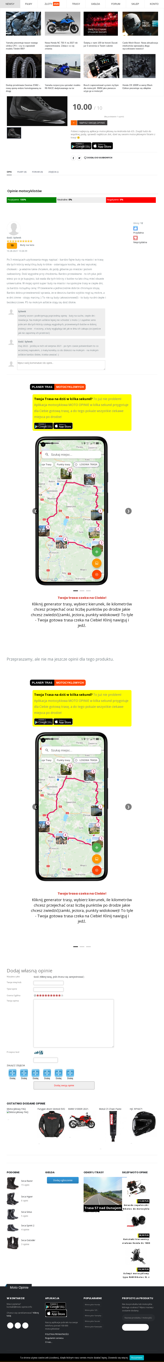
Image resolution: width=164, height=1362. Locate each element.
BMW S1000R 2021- (78, 1108)
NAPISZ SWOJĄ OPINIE (92, 122)
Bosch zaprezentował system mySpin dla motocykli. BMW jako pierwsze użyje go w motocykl (101, 88)
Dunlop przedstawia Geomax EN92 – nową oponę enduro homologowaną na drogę (23, 88)
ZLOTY (52, 4)
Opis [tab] (9, 171)
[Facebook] (73, 158)
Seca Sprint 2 (27, 1225)
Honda (48, 40)
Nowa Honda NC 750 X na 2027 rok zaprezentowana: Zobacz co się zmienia (61, 46)
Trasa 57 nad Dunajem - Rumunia (103, 1210)
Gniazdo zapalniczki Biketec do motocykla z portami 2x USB (136, 1209)
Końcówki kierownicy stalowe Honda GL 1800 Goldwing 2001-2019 (136, 1243)
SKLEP (135, 4)
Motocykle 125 (91, 1310)
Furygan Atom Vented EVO (51, 1108)
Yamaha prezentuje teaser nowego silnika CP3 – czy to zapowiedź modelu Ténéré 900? (22, 46)
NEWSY (10, 4)
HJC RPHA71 (136, 1108)
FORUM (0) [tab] (37, 171)
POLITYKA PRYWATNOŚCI (57, 1334)
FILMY (28, 4)
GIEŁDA (95, 4)
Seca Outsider (28, 1240)
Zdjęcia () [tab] (53, 171)
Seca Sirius (26, 1212)
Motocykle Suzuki (92, 1321)
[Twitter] (79, 158)
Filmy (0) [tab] (21, 171)
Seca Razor (27, 1180)
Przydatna (138, 232)
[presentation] (11, 102)
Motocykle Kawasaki (93, 1326)
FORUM (115, 4)
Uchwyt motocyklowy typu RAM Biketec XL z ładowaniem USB (136, 1277)
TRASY (76, 4)
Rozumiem (136, 1357)
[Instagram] (25, 1325)
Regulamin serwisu (54, 1338)
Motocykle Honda (92, 1304)
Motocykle (88, 82)
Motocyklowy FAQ (16, 1108)
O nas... (48, 1342)
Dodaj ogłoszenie (63, 1180)
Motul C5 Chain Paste (110, 1108)
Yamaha (9, 40)
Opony (9, 82)
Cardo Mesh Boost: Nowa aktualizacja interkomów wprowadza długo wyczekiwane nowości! (140, 46)
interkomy (127, 40)
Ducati (87, 40)
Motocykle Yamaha (93, 1315)
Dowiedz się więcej (118, 1357)
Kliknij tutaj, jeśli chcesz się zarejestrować (61, 976)
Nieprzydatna (140, 242)
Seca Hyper (27, 1196)
